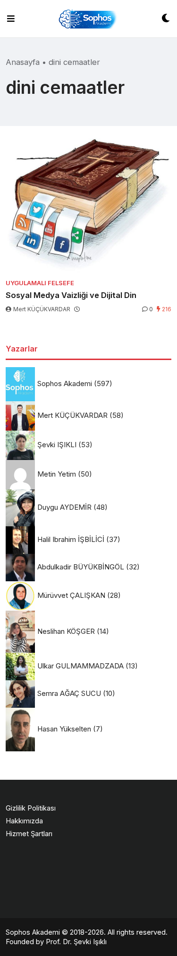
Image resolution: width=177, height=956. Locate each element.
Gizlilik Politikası (31, 808)
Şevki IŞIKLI (56, 444)
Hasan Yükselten (64, 728)
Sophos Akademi (64, 383)
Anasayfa (23, 62)
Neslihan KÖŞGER (66, 631)
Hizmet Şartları (29, 834)
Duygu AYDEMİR (64, 507)
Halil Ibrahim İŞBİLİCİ (70, 539)
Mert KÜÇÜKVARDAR (42, 309)
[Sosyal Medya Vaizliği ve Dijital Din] (88, 205)
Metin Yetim (56, 473)
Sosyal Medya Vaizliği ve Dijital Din (71, 295)
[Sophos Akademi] (88, 18)
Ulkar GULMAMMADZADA (80, 665)
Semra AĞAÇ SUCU (69, 693)
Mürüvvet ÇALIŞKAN (71, 595)
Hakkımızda (24, 821)
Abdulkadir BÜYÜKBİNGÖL (80, 566)
